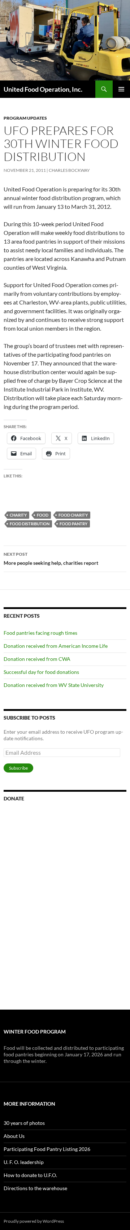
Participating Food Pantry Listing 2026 (47, 1149)
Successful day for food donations (41, 672)
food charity (73, 515)
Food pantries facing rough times (40, 633)
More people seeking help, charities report (51, 558)
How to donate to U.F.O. (30, 1175)
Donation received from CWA (37, 659)
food (42, 515)
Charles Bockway (69, 170)
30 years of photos (24, 1123)
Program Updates (25, 118)
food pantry (73, 523)
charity (18, 515)
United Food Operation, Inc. (43, 89)
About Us (14, 1136)
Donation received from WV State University (54, 685)
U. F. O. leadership (24, 1162)
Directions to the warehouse (35, 1188)
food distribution (29, 523)
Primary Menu (121, 89)
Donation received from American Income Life (56, 646)
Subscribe (18, 768)
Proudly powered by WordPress (34, 1221)
